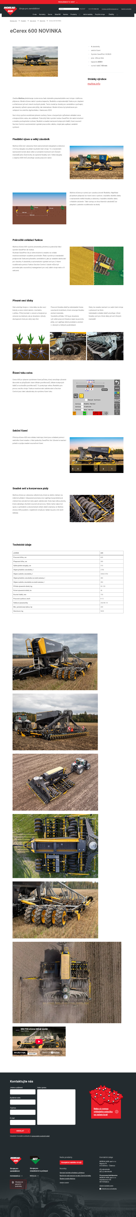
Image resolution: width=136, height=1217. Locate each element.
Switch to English (126, 9)
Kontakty (42, 14)
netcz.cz (33, 1176)
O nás (35, 14)
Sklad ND (58, 14)
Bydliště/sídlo (15, 1098)
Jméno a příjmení (16, 1088)
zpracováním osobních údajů (41, 1136)
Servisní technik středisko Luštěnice (72, 1173)
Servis (50, 14)
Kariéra (65, 14)
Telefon (13, 1108)
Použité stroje (100, 14)
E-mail (12, 1118)
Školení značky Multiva (67, 1178)
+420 (93, 9)
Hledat (82, 9)
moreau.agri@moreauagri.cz (110, 9)
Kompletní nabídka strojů (71, 1162)
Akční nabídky (88, 14)
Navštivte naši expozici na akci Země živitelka (75, 1176)
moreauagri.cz (15, 1176)
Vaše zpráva (41, 1088)
